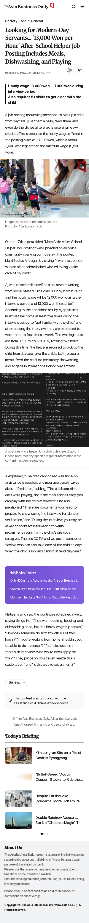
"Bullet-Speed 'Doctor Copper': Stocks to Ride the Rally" (57, 777)
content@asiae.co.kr (40, 891)
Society (11, 21)
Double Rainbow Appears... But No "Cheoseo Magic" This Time (59, 820)
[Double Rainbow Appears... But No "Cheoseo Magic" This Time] (18, 828)
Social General (32, 21)
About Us (13, 847)
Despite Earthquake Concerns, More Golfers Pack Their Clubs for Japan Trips (59, 799)
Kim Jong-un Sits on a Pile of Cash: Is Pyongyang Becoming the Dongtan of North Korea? (58, 755)
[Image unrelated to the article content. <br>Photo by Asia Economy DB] (44, 188)
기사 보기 (15, 682)
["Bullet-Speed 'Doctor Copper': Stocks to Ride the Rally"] (18, 784)
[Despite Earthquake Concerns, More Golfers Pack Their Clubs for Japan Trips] (18, 806)
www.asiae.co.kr (65, 905)
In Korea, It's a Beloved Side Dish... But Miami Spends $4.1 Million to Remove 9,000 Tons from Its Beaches (44, 589)
